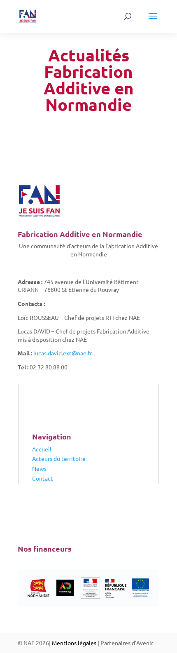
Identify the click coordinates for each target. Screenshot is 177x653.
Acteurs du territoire (59, 458)
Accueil (41, 449)
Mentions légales (74, 642)
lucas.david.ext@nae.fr (62, 353)
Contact (42, 478)
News (39, 468)
